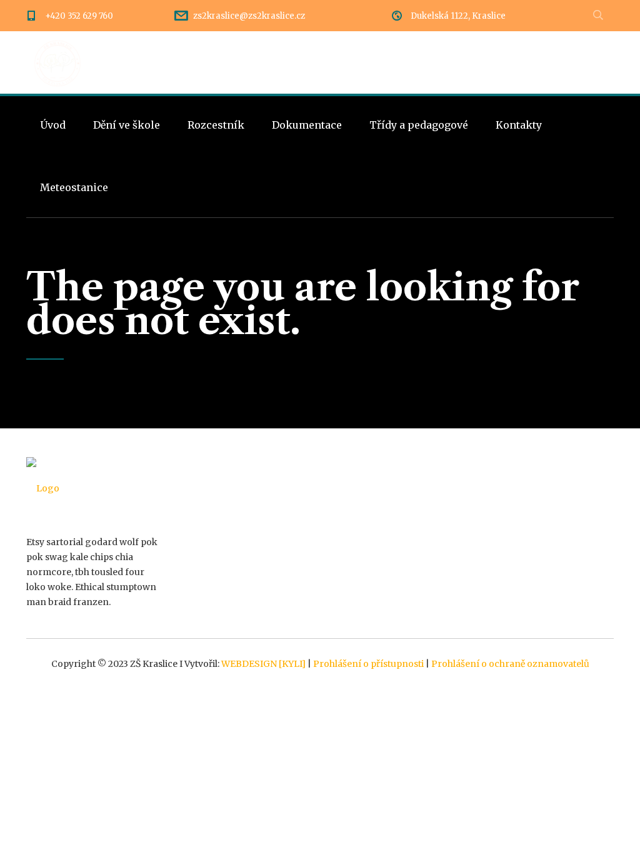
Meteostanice (74, 187)
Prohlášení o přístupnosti (368, 663)
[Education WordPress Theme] (92, 488)
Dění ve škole (126, 125)
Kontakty (519, 125)
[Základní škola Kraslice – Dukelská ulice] (57, 62)
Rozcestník (216, 125)
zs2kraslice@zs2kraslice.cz (249, 16)
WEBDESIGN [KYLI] (263, 663)
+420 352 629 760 (79, 16)
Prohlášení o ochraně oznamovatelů (510, 663)
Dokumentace (307, 125)
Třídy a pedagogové (418, 125)
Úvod (53, 125)
